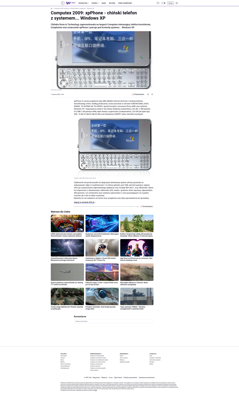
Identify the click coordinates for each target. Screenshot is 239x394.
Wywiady (152, 362)
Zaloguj (170, 3)
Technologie (82, 3)
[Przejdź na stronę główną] (63, 4)
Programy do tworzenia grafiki (97, 368)
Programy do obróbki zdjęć (97, 355)
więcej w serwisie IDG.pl (84, 202)
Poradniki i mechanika (155, 358)
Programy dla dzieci (95, 366)
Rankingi (122, 360)
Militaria (112, 3)
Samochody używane (155, 360)
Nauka (104, 3)
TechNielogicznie (64, 368)
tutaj (95, 390)
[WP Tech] (72, 3)
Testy (151, 355)
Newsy (121, 355)
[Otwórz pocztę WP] (157, 3)
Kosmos (94, 3)
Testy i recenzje (123, 358)
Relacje (151, 364)
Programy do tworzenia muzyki (98, 358)
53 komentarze (139, 94)
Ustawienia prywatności (146, 377)
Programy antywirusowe (96, 364)
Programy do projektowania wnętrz (99, 360)
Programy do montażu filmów (97, 362)
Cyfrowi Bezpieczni (65, 366)
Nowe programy (94, 370)
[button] (163, 3)
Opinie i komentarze (125, 3)
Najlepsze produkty (125, 362)
